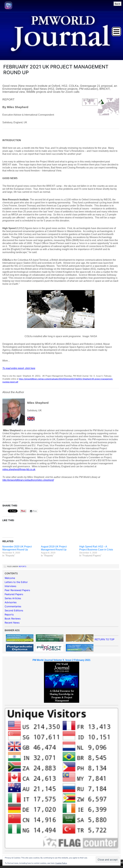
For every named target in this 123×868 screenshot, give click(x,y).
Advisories (10, 602)
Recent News (12, 622)
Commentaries (13, 606)
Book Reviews (13, 618)
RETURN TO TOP (104, 639)
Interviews (10, 586)
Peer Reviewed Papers (17, 590)
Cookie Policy (61, 863)
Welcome (10, 578)
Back (117, 3)
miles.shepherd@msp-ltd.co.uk (18, 469)
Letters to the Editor (16, 582)
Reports (22, 566)
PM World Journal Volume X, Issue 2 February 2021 (61, 660)
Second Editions (14, 610)
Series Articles (13, 598)
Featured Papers (14, 594)
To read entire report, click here (18, 368)
